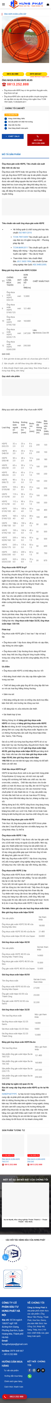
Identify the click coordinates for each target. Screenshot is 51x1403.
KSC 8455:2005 (39, 264)
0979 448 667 (35, 74)
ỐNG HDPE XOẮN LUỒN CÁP (15, 14)
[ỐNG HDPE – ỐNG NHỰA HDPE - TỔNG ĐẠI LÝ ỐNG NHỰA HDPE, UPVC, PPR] (26, 4)
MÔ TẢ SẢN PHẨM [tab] (11, 154)
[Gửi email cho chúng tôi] (43, 1370)
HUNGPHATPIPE (9, 1094)
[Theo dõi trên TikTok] (39, 1370)
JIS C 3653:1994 (24, 261)
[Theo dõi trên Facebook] (30, 1370)
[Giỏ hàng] (48, 4)
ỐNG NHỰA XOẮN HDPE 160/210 (11, 1160)
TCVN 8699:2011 (20, 247)
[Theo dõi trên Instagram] (34, 1370)
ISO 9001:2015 (25, 233)
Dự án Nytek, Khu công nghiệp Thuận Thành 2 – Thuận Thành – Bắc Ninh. (25, 1221)
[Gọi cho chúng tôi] (30, 1376)
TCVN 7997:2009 (20, 237)
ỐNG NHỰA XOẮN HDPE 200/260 (36, 1160)
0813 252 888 (12, 74)
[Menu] (3, 4)
